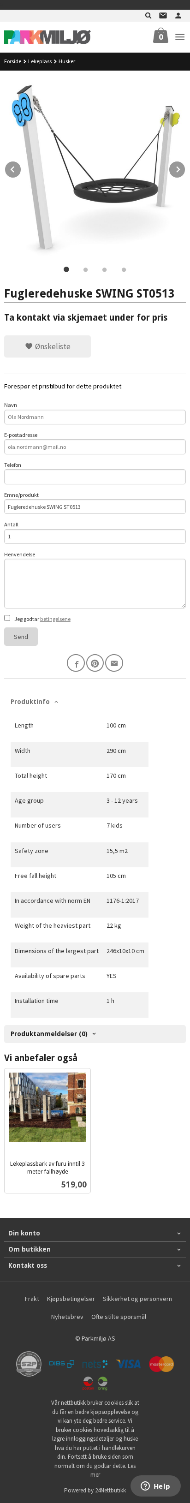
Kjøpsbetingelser (71, 1298)
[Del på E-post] (114, 663)
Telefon (12, 464)
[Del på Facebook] (76, 663)
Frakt (32, 1298)
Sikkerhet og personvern (137, 1298)
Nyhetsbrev (67, 1316)
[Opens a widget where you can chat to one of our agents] (155, 1486)
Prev (21, 167)
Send (21, 636)
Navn (10, 404)
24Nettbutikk (110, 1490)
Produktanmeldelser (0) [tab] (49, 1034)
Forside (12, 61)
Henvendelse (19, 554)
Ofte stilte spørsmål (118, 1316)
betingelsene (55, 618)
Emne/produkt (21, 494)
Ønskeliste (52, 346)
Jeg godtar (42, 618)
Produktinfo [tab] (30, 701)
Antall (11, 524)
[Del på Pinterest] (95, 663)
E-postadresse (20, 434)
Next (185, 167)
